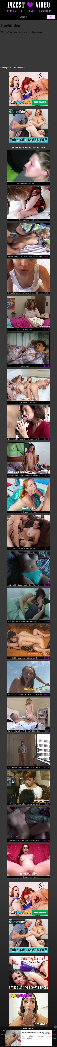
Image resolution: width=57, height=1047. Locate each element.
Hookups (45, 11)
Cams (31, 11)
